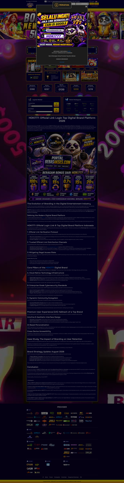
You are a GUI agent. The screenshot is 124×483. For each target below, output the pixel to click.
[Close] (86, 6)
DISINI (69, 51)
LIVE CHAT (62, 62)
